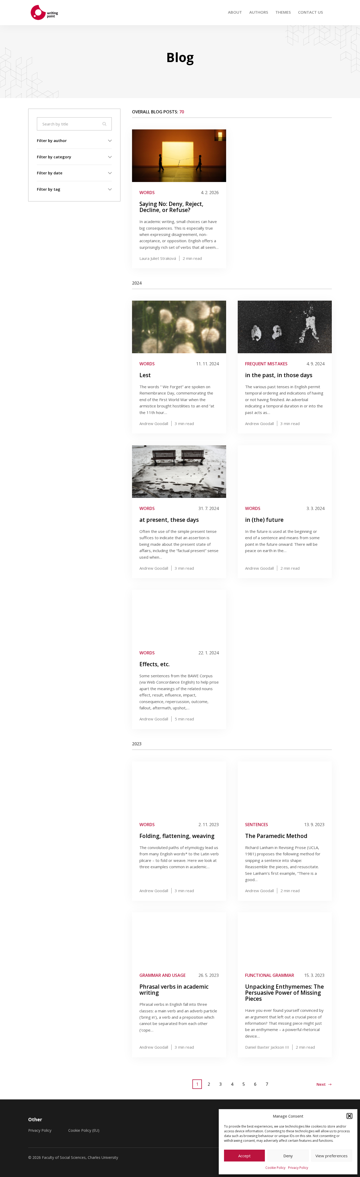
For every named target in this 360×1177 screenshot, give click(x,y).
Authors (258, 12)
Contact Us (310, 12)
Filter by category (54, 156)
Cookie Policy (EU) (83, 1130)
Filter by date (49, 172)
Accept (244, 1155)
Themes (283, 12)
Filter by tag (48, 188)
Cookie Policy (275, 1167)
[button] (349, 1116)
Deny (288, 1155)
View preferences (331, 1155)
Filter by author (52, 140)
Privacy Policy (298, 1167)
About (235, 12)
